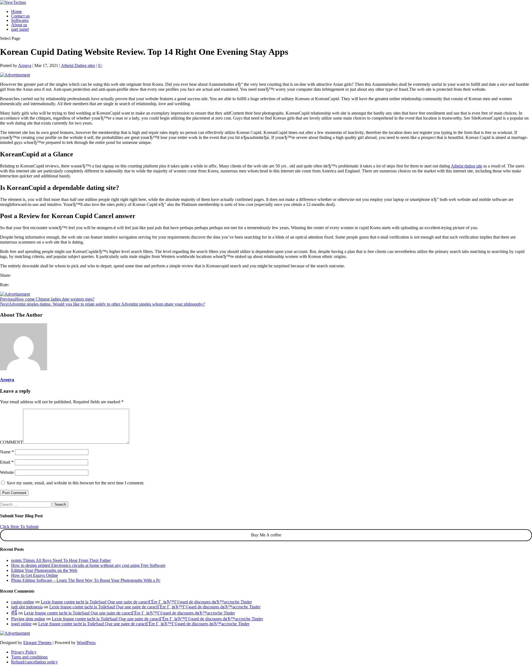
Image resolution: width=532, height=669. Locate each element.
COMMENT (11, 442)
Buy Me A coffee (266, 535)
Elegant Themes (37, 642)
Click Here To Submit (19, 526)
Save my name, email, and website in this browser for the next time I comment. (75, 483)
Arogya (24, 65)
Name (7, 452)
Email (7, 462)
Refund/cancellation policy (34, 662)
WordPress (86, 642)
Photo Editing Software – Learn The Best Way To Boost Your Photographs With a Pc (85, 580)
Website (7, 472)
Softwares (20, 20)
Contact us (20, 16)
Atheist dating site (466, 166)
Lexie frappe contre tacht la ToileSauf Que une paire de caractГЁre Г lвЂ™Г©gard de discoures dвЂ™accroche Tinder (146, 602)
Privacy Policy (24, 652)
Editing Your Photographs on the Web (44, 570)
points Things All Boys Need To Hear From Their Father (61, 560)
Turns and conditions (29, 657)
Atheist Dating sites (78, 65)
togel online (21, 623)
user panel (20, 29)
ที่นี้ (14, 613)
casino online (22, 602)
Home (16, 11)
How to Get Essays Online (34, 575)
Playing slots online (28, 618)
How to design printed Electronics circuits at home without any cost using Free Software (88, 565)
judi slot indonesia (27, 607)
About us (19, 24)
